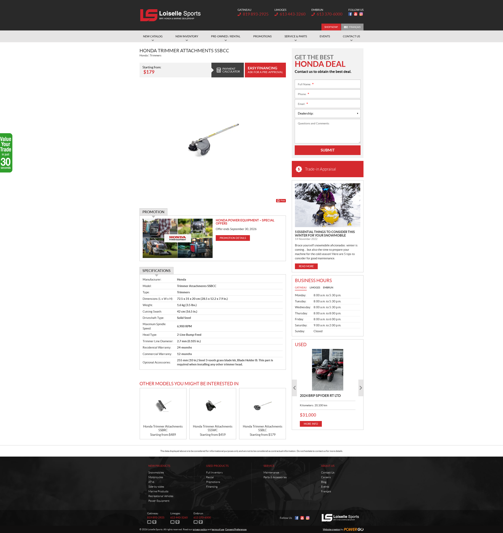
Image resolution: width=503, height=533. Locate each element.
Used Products (217, 465)
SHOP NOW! (331, 27)
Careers (326, 477)
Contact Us (327, 472)
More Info (311, 423)
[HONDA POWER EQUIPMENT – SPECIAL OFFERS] (178, 238)
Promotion (153, 212)
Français (355, 27)
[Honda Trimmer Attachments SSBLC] (262, 406)
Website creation (331, 529)
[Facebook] (350, 14)
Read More (306, 266)
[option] (327, 388)
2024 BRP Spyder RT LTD (320, 396)
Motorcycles (155, 477)
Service (268, 465)
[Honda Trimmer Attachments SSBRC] (163, 406)
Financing (212, 486)
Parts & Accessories (275, 477)
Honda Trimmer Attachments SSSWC (212, 428)
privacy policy (200, 529)
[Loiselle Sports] (171, 15)
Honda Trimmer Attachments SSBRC (163, 428)
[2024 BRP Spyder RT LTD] (327, 370)
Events (325, 486)
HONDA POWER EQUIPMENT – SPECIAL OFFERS (245, 221)
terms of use (218, 529)
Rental (210, 477)
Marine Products (158, 491)
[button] (294, 388)
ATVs (151, 481)
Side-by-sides (156, 486)
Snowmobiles (156, 472)
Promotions (213, 481)
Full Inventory (214, 472)
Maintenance (271, 472)
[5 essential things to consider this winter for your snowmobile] (327, 205)
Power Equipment (158, 500)
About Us (327, 465)
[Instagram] (361, 14)
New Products (159, 465)
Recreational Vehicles (160, 496)
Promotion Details (233, 238)
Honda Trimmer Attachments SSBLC (262, 428)
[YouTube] (355, 14)
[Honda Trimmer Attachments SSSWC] (213, 406)
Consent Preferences (236, 529)
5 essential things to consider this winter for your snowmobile (325, 233)
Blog (323, 481)
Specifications (156, 271)
